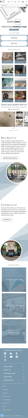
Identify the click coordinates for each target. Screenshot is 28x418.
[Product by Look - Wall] (20, 83)
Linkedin (17, 356)
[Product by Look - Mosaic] (7, 83)
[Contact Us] (9, 2)
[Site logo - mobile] (3, 1)
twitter (5, 356)
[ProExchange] (26, 2)
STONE (8, 62)
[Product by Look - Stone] (7, 57)
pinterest (5, 353)
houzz (11, 353)
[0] (22, 2)
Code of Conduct (6, 403)
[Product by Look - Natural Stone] (7, 96)
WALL (20, 88)
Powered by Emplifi (14, 130)
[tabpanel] (14, 21)
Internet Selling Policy (7, 399)
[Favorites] (18, 2)
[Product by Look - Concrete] (20, 57)
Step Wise (14, 38)
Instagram (5, 360)
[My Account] (15, 2)
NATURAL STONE (7, 100)
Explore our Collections (10, 158)
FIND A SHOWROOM (14, 305)
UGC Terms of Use (6, 396)
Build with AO (7, 219)
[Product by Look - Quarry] (20, 96)
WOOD (20, 75)
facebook (17, 353)
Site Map (4, 386)
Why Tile (14, 43)
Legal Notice (5, 393)
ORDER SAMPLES (14, 280)
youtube (11, 356)
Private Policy (5, 389)
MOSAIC (7, 88)
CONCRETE (20, 62)
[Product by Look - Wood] (20, 70)
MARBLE (7, 75)
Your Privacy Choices (7, 410)
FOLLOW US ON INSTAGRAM (14, 331)
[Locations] (12, 2)
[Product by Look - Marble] (7, 70)
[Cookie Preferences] (2, 415)
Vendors (4, 406)
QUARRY (20, 100)
